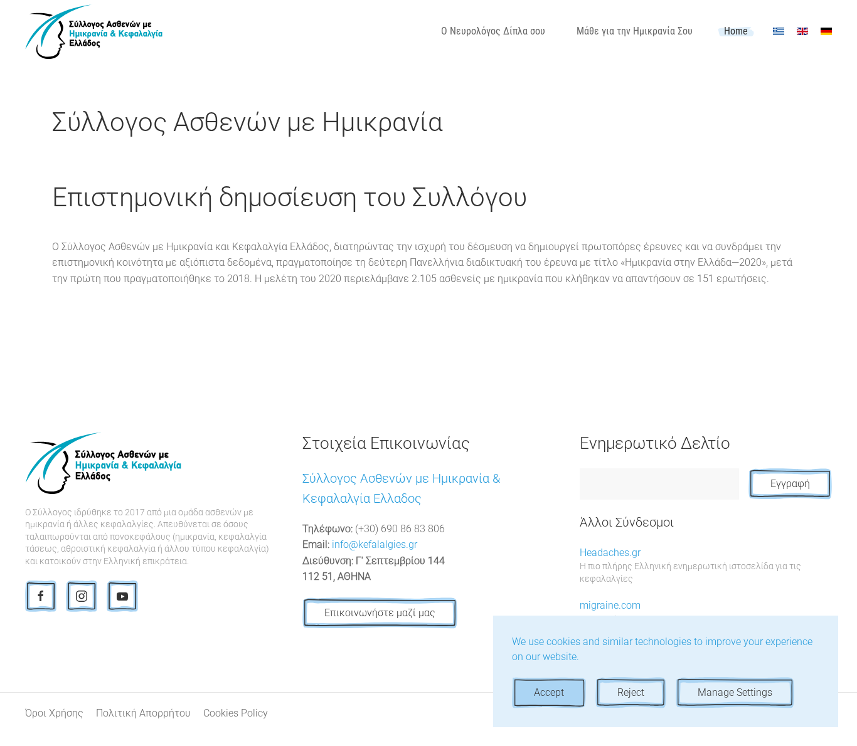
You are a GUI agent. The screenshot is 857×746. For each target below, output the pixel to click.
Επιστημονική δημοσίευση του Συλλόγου (289, 197)
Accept (549, 692)
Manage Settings (735, 692)
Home (736, 31)
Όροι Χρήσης (54, 713)
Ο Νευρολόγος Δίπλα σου (493, 31)
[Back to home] (94, 31)
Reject (630, 692)
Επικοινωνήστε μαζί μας (379, 613)
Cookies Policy (235, 713)
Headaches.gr (690, 565)
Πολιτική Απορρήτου (143, 713)
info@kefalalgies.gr (374, 544)
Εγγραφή (790, 484)
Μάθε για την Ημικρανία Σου (635, 31)
